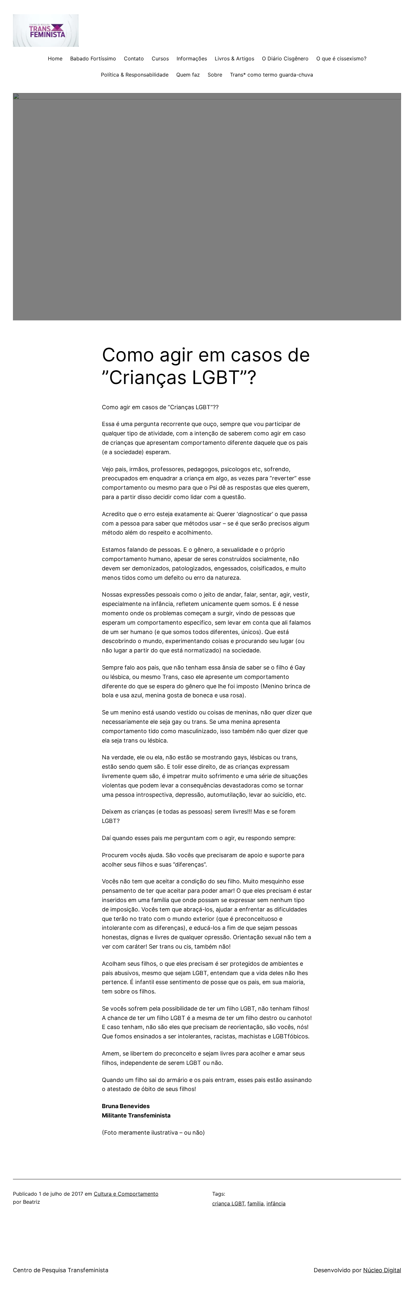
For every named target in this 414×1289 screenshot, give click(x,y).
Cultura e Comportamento (126, 1193)
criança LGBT (228, 1203)
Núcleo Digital (382, 1270)
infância (276, 1203)
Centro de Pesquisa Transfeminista (60, 1270)
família (255, 1203)
